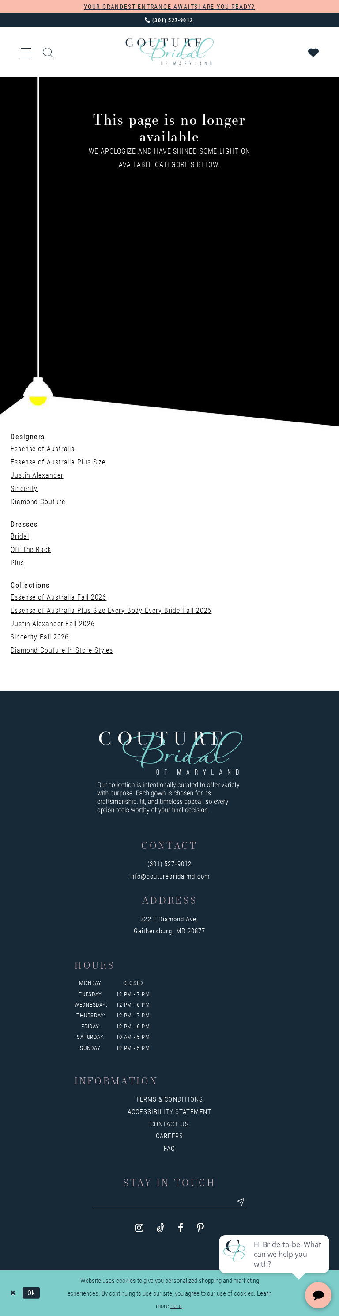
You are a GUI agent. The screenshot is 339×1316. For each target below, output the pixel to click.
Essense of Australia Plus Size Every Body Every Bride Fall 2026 (111, 610)
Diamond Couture (38, 501)
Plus (17, 562)
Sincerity (24, 488)
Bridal (20, 535)
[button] (26, 52)
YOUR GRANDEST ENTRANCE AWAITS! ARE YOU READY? (169, 6)
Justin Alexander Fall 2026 (53, 623)
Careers (169, 1135)
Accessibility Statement (169, 1111)
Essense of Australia (43, 448)
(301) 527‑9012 (169, 863)
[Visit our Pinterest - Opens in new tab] (200, 1227)
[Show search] (49, 52)
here (176, 1305)
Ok (31, 1292)
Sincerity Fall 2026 (40, 636)
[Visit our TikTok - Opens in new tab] (161, 1227)
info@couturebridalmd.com (169, 875)
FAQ (169, 1148)
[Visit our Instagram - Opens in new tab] (139, 1227)
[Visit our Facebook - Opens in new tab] (181, 1227)
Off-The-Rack (31, 549)
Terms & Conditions (169, 1099)
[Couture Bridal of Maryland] (169, 51)
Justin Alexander (37, 474)
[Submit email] (240, 1202)
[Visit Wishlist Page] (314, 52)
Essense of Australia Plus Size (58, 461)
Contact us (169, 1123)
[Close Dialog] (13, 1293)
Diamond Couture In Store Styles (62, 649)
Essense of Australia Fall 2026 (58, 596)
